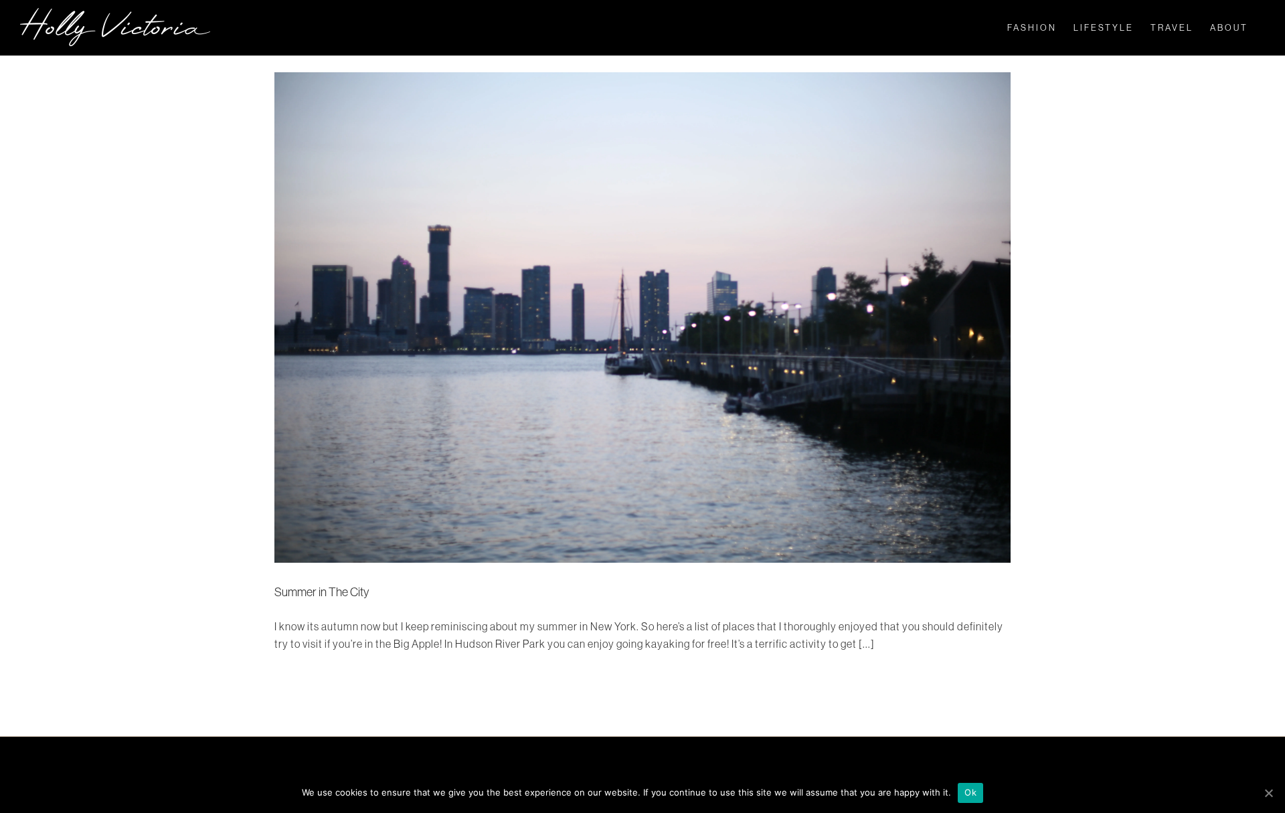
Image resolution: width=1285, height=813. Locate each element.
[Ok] (1268, 793)
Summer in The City (321, 592)
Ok (970, 792)
